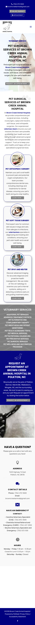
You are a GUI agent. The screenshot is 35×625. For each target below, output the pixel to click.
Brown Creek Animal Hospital (17, 67)
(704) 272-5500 (21, 493)
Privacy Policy (25, 614)
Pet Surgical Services (17, 341)
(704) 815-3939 (20, 520)
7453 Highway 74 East (17, 472)
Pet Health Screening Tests (17, 331)
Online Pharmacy (18, 11)
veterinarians (14, 232)
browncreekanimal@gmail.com (17, 498)
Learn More (17, 198)
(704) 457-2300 (26, 525)
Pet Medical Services (17, 333)
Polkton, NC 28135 (17, 474)
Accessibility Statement (17, 617)
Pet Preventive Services (17, 339)
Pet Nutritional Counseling (17, 336)
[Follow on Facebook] (17, 620)
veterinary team (10, 129)
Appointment (18, 15)
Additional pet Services (18, 314)
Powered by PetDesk (12, 614)
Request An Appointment (16, 83)
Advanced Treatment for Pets (17, 317)
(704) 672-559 (22, 530)
